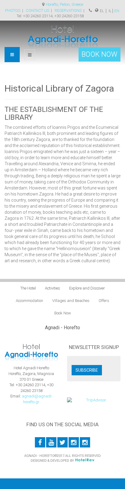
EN (116, 11)
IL (109, 11)
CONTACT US (37, 10)
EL (102, 11)
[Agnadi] (63, 37)
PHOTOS (12, 10)
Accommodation (29, 300)
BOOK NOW (99, 54)
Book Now (62, 313)
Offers (104, 300)
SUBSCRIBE (87, 370)
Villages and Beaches (71, 300)
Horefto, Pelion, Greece (64, 4)
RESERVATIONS (69, 10)
